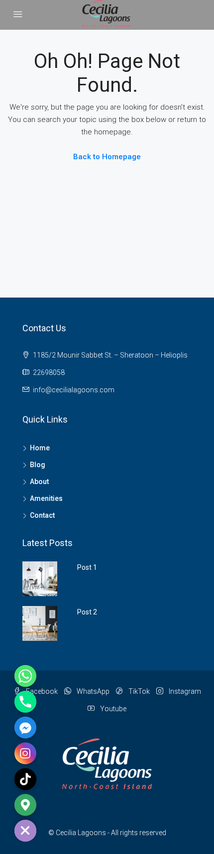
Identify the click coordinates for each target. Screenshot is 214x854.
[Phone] (25, 702)
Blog (37, 465)
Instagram (184, 691)
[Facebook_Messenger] (25, 727)
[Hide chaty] (25, 831)
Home (40, 448)
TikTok (138, 691)
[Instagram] (25, 753)
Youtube (112, 709)
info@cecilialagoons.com (73, 390)
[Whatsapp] (25, 676)
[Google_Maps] (25, 805)
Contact (42, 515)
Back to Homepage (107, 156)
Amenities (46, 498)
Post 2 (87, 612)
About (39, 482)
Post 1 (87, 567)
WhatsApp (92, 691)
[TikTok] (25, 779)
